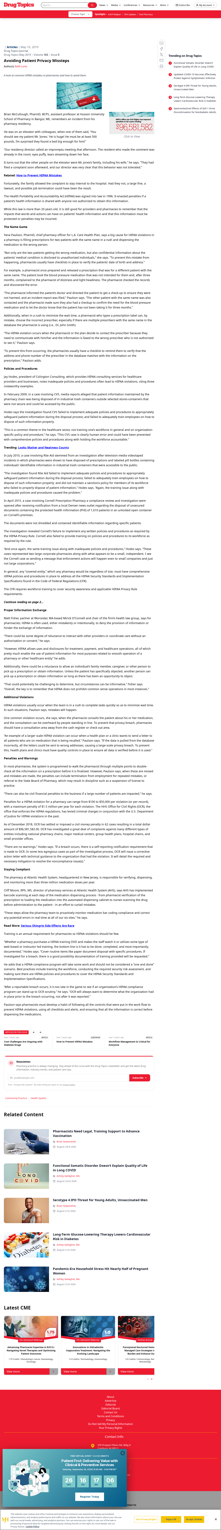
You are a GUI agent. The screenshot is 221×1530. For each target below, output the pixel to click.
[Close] (215, 1519)
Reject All (171, 1519)
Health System (38, 1098)
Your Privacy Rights (110, 1428)
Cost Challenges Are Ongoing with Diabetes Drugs (23, 1043)
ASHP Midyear (115, 14)
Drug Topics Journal (16, 51)
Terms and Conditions (110, 1416)
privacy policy (69, 1084)
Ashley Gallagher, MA (68, 1175)
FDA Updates (130, 14)
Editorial (110, 1404)
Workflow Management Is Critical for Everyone (129, 1043)
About (110, 1397)
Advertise (110, 1400)
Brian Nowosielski (66, 1141)
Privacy (110, 1420)
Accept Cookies (194, 1519)
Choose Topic (78, 14)
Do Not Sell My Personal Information (110, 1424)
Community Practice (16, 1098)
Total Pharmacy (146, 14)
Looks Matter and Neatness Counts (43, 447)
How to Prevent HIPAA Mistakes (39, 175)
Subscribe (138, 1077)
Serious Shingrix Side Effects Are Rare (47, 926)
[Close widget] (122, 1453)
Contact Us (110, 1412)
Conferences (130, 5)
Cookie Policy (32, 1526)
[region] (110, 1519)
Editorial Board (110, 1408)
